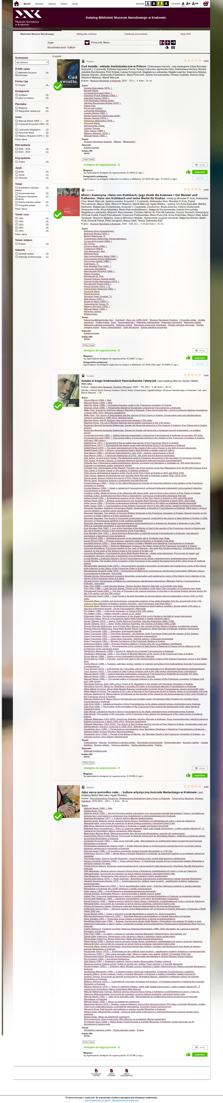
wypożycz (200, 172)
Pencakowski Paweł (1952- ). (98, 284)
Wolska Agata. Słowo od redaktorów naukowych (107, 1017)
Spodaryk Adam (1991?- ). (96, 301)
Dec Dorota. (89, 243)
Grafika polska (102, 322)
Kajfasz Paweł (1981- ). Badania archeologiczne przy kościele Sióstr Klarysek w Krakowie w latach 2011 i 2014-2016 (139, 500)
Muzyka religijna (102, 745)
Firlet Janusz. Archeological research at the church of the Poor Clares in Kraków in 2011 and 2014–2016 (134, 473)
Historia (52, 4)
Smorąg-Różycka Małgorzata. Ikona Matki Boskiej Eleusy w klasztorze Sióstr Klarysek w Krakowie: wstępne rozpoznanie (141, 628)
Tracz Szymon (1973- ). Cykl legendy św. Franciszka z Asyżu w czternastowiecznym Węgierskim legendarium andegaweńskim (144, 669)
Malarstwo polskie (192, 322)
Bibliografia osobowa (87, 34)
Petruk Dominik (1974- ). (97, 286)
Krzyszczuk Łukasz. (93, 108)
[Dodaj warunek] (167, 42)
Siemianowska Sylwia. (94, 125)
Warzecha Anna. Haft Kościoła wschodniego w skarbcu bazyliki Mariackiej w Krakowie (125, 1009)
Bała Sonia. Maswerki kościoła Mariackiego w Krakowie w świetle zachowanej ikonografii (126, 826)
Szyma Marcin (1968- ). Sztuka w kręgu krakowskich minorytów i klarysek (119, 656)
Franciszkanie (90, 742)
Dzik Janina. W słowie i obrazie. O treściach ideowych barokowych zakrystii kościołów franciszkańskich (133, 460)
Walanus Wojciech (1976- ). (97, 133)
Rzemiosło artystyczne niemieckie (150, 325)
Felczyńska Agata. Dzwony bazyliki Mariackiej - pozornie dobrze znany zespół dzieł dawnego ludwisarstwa (135, 858)
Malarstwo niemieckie (171, 322)
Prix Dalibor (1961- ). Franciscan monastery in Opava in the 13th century (119, 611)
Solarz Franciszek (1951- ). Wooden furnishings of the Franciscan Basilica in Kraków (124, 641)
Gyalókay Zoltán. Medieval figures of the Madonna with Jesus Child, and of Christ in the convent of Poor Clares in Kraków (142, 493)
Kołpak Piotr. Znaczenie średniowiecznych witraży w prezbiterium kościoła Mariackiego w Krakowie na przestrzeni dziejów (142, 896)
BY (166, 3)
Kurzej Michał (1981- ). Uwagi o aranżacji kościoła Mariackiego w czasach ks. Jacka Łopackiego (130, 914)
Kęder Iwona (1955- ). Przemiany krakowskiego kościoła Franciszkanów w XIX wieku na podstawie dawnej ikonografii (140, 503)
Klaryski (102, 742)
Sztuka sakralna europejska (154, 327)
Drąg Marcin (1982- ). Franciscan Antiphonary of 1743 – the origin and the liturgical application (129, 455)
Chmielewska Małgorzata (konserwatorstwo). (105, 238)
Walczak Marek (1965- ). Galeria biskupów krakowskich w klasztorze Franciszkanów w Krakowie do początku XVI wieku (141, 674)
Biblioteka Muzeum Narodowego (37, 34)
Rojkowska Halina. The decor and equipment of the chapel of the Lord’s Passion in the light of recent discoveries (138, 616)
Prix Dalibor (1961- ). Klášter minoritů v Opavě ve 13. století (112, 613)
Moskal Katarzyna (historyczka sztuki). (102, 115)
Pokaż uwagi (88, 159)
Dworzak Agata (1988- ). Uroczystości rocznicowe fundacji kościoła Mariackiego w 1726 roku (128, 851)
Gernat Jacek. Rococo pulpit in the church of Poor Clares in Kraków (116, 478)
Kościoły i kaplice (191, 742)
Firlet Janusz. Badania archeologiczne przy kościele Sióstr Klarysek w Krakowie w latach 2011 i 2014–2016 (135, 475)
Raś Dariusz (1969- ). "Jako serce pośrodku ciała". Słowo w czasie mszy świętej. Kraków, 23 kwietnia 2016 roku (137, 954)
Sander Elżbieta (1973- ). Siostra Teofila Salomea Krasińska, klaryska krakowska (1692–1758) (129, 621)
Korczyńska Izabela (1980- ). (98, 261)
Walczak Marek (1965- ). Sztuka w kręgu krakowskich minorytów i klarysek (119, 676)
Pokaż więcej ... (22, 139)
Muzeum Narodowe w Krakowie (105, 80)
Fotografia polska (188, 320)
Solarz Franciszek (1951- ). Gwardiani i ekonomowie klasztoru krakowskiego (120, 636)
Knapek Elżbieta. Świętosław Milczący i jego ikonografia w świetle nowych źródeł (122, 893)
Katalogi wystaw (91, 147)
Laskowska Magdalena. (95, 110)
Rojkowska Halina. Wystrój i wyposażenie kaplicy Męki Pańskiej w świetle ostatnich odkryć (127, 618)
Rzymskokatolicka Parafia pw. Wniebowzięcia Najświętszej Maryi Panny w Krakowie (130, 798)
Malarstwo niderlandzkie (148, 322)
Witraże (117, 141)
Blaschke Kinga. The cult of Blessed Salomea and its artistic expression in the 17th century (127, 422)
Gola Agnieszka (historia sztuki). (99, 100)
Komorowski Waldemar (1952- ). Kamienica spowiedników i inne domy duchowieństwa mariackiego (131, 898)
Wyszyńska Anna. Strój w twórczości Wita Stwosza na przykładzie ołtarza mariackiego (125, 1019)
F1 (188, 3)
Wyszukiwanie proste (56, 47)
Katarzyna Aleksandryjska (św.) (99, 320)
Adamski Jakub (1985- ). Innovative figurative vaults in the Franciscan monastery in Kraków (127, 405)
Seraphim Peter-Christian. (98, 296)
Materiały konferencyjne (95, 751)
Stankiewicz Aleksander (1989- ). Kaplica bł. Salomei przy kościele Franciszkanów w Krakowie (129, 651)
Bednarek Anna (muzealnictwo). (99, 231)
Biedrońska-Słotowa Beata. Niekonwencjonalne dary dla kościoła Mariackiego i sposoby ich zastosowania (134, 833)
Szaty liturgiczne (131, 327)
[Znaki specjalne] (173, 47)
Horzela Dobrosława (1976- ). (98, 88)
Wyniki (27, 4)
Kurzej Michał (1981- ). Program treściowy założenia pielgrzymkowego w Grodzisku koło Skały (129, 541)
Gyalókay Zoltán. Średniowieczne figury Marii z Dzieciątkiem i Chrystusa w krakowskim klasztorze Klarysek (135, 495)
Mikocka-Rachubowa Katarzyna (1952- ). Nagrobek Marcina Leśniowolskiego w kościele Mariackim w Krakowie (137, 916)
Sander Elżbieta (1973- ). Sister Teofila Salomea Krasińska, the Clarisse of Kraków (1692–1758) (130, 623)
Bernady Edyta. (91, 90)
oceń (206, 60)
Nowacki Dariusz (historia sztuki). (100, 279)
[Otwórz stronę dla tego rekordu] (69, 75)
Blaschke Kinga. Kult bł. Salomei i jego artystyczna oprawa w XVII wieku (118, 420)
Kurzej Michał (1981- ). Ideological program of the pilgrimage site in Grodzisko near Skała (127, 538)
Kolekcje (71, 47)
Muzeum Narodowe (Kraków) (98, 141)
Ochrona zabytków (120, 745)
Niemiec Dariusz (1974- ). (96, 118)
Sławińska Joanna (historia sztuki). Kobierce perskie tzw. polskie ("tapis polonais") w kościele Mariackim (133, 964)
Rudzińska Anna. (92, 294)
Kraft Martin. (91, 264)
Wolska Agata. (91, 314)
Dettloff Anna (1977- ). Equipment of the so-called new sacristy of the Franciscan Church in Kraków (131, 443)
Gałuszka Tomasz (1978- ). (97, 98)
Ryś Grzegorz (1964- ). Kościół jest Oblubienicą (106, 959)
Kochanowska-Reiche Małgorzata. (100, 259)
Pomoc (64, 4)
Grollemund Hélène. (93, 248)
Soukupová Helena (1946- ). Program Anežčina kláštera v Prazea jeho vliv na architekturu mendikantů (133, 644)
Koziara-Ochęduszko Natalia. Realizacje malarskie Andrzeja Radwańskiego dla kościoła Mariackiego (132, 906)
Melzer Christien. (92, 274)
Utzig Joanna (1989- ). (94, 130)
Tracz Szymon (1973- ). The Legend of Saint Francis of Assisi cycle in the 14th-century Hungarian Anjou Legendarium (140, 671)
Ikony (113, 322)
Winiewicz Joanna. (93, 311)
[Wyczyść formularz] (167, 47)
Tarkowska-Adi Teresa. (96, 304)
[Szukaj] (173, 42)
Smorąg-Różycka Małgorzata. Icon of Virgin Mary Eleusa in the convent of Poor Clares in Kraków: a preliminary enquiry (141, 626)
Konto (75, 4)
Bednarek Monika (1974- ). (97, 233)
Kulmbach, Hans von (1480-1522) (131, 320)
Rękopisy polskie (124, 325)
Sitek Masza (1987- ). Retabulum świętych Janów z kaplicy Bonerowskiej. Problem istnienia (127, 961)
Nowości (39, 4)
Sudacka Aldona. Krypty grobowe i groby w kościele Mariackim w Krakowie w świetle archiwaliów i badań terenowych (140, 974)
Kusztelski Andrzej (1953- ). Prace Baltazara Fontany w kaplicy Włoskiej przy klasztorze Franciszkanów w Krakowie (139, 543)
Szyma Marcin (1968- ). (98, 400)
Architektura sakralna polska (121, 742)
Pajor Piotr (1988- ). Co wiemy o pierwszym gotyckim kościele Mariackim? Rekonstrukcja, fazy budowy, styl (135, 934)
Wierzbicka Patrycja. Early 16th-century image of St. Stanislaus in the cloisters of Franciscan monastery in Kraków (138, 684)
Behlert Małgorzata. (95, 236)
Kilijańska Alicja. (91, 253)
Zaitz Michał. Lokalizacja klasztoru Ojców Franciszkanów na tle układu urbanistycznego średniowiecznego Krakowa (139, 711)
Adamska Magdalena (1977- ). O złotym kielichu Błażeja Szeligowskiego (118, 818)
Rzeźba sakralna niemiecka (181, 325)
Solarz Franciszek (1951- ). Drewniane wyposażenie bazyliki (113, 631)
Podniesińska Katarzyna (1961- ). (100, 289)
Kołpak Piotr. (90, 105)
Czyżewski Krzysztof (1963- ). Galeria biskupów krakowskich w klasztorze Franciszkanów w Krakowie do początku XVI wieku (143, 435)
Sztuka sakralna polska (142, 745)
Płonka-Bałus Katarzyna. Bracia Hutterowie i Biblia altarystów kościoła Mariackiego (123, 939)
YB (160, 3)
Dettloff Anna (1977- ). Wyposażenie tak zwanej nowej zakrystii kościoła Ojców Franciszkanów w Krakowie (134, 445)
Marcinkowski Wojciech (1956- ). (99, 271)
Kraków (158, 745)
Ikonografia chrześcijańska (150, 742)
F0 (183, 3)
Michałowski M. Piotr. (94, 276)
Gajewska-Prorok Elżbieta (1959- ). (101, 95)
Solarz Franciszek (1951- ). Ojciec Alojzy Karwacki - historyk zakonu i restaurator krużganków (128, 639)
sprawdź (200, 178)
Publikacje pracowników (136, 34)
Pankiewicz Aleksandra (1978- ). (99, 120)
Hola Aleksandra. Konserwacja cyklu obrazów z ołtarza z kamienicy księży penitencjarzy (126, 876)
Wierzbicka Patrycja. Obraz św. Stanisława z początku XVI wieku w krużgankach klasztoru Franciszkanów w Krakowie (140, 686)
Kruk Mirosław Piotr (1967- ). (97, 266)
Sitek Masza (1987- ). (94, 299)
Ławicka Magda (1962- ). (96, 113)
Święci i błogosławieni (111, 327)
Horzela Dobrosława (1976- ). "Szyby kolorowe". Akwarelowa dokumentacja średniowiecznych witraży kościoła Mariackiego (143, 878)
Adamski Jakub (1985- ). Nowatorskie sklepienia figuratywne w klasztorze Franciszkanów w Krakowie (132, 407)
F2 (195, 3)
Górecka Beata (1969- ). (95, 246)
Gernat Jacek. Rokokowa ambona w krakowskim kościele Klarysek (116, 480)
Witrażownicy (129, 141)
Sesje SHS (185, 34)
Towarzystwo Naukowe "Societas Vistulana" (111, 387)
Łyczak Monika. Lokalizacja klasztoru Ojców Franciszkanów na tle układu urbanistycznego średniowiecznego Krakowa (140, 558)
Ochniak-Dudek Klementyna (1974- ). (102, 281)
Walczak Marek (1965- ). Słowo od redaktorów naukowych (112, 1001)
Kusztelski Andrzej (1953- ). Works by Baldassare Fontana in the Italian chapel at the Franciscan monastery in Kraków (140, 546)
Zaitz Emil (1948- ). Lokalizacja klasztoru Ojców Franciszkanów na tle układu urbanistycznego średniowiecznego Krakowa (142, 704)
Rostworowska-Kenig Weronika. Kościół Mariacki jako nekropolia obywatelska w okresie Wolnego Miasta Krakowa (138, 956)
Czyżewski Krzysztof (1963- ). (98, 93)
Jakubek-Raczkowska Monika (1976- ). (102, 103)
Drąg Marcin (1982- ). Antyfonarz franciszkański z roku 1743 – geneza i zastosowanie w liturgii (129, 453)
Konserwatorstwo (126, 322)
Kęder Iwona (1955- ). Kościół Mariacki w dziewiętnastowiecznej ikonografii (119, 891)
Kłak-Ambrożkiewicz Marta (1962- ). (101, 256)
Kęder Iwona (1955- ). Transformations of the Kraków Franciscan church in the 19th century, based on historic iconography (143, 505)
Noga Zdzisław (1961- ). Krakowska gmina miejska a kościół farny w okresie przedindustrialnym (129, 919)
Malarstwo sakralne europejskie (99, 325)
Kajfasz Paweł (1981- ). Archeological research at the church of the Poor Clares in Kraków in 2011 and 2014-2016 (138, 498)
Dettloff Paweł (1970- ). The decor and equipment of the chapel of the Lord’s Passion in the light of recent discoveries (140, 448)
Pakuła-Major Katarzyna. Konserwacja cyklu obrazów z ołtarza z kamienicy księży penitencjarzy (129, 936)
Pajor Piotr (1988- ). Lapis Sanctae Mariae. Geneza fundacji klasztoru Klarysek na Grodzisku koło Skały (133, 586)
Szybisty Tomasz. (92, 128)
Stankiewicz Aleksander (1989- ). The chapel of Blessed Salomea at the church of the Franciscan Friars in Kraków (138, 654)
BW (154, 3)
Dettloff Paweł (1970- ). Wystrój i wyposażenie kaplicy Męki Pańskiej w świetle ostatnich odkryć (129, 450)
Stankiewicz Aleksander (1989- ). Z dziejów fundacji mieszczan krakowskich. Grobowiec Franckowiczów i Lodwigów (139, 971)
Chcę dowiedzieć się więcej (97, 1100)
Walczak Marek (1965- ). (95, 135)
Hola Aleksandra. (94, 251)
